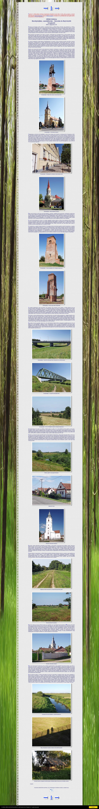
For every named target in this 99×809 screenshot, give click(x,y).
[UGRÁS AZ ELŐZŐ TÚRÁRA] (46, 9)
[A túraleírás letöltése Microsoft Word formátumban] (51, 791)
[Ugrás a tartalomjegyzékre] (51, 10)
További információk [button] (35, 807)
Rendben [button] (93, 807)
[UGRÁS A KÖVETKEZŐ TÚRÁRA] (57, 9)
